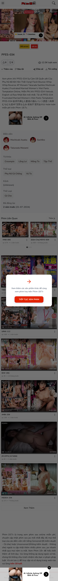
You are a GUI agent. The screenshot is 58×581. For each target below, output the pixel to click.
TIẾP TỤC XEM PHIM (29, 299)
